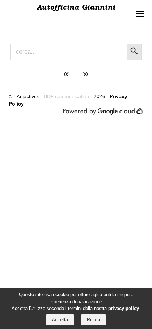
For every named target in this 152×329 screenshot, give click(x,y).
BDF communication (66, 96)
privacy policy (123, 308)
